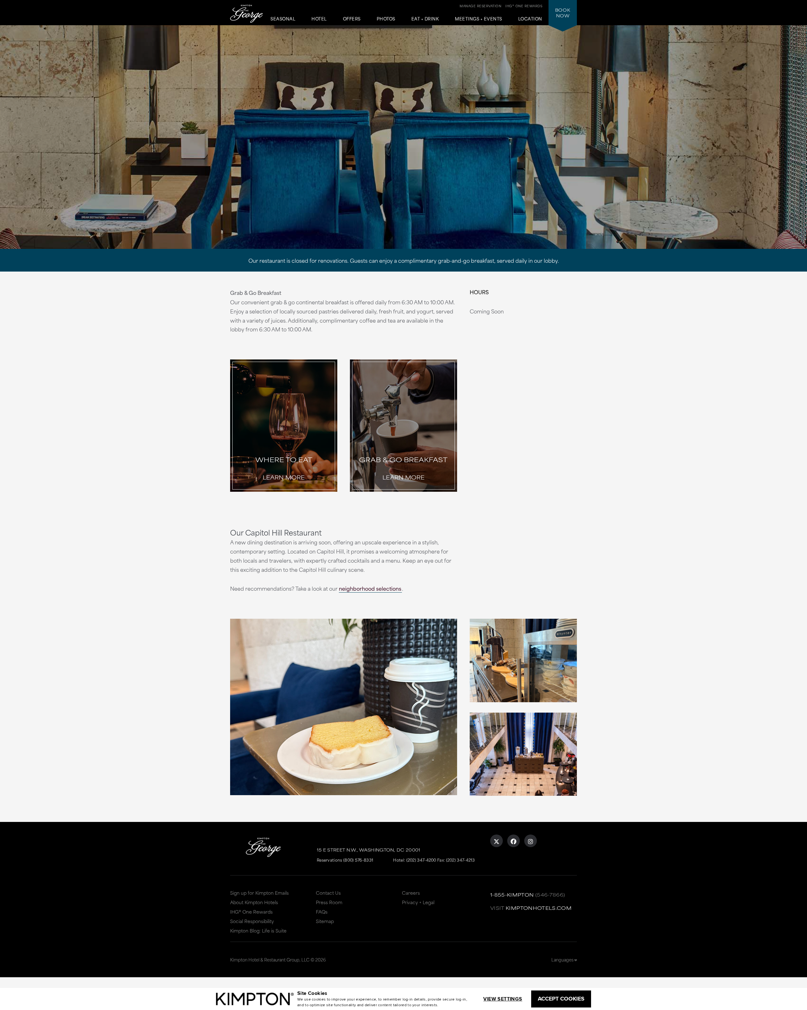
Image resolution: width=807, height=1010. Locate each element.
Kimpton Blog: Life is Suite (258, 930)
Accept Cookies (561, 999)
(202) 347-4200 (421, 860)
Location (530, 19)
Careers (411, 892)
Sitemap (325, 921)
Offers (352, 19)
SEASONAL (282, 19)
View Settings (502, 998)
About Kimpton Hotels (254, 902)
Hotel (319, 19)
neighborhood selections (370, 588)
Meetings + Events (478, 19)
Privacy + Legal (418, 902)
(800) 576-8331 (358, 860)
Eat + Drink (425, 19)
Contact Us (328, 892)
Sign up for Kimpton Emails (259, 892)
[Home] (246, 14)
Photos (386, 19)
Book (562, 13)
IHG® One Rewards (251, 911)
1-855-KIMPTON (512, 894)
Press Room (329, 902)
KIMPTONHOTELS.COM (539, 907)
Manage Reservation (480, 5)
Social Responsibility (252, 921)
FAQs (322, 911)
